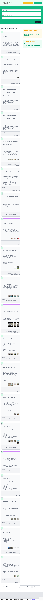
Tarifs (39, 595)
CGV (16, 595)
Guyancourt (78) (17, 109)
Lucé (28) (18, 301)
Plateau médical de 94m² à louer (10, 501)
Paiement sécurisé (21, 595)
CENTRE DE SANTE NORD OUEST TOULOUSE (10, 398)
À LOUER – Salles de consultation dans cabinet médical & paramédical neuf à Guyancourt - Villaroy (11, 91)
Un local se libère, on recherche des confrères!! (10, 36)
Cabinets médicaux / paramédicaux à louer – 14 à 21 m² (11, 532)
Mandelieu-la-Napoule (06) (15, 274)
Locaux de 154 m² (6, 426)
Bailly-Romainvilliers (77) (15, 332)
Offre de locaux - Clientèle (11, 52)
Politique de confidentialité (31, 595)
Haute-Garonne (17, 420)
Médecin (3, 50)
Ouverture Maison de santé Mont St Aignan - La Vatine (10, 60)
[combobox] (21, 12)
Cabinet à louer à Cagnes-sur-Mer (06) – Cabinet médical (11, 172)
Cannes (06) (18, 448)
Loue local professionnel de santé (10, 280)
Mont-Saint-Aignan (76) (15, 83)
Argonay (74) (17, 165)
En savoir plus (35, 599)
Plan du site (22, 597)
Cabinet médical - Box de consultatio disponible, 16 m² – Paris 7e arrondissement (11, 367)
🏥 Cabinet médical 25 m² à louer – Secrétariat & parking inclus (10, 339)
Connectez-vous (38, 3)
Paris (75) (18, 391)
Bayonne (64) (17, 582)
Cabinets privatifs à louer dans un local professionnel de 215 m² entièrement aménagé (10, 143)
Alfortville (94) (17, 215)
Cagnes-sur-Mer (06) (16, 190)
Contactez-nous (15, 597)
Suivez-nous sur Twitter (7, 597)
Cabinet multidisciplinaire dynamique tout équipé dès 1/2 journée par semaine (9, 223)
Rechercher (38, 22)
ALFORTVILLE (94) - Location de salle (10, 196)
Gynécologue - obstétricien (7, 132)
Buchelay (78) (17, 360)
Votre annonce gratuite (28, 3)
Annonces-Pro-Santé (6, 595)
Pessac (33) (18, 53)
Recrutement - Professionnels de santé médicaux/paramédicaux (10, 251)
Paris (19, 244)
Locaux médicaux (6, 559)
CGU (13, 595)
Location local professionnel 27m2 (10, 308)
